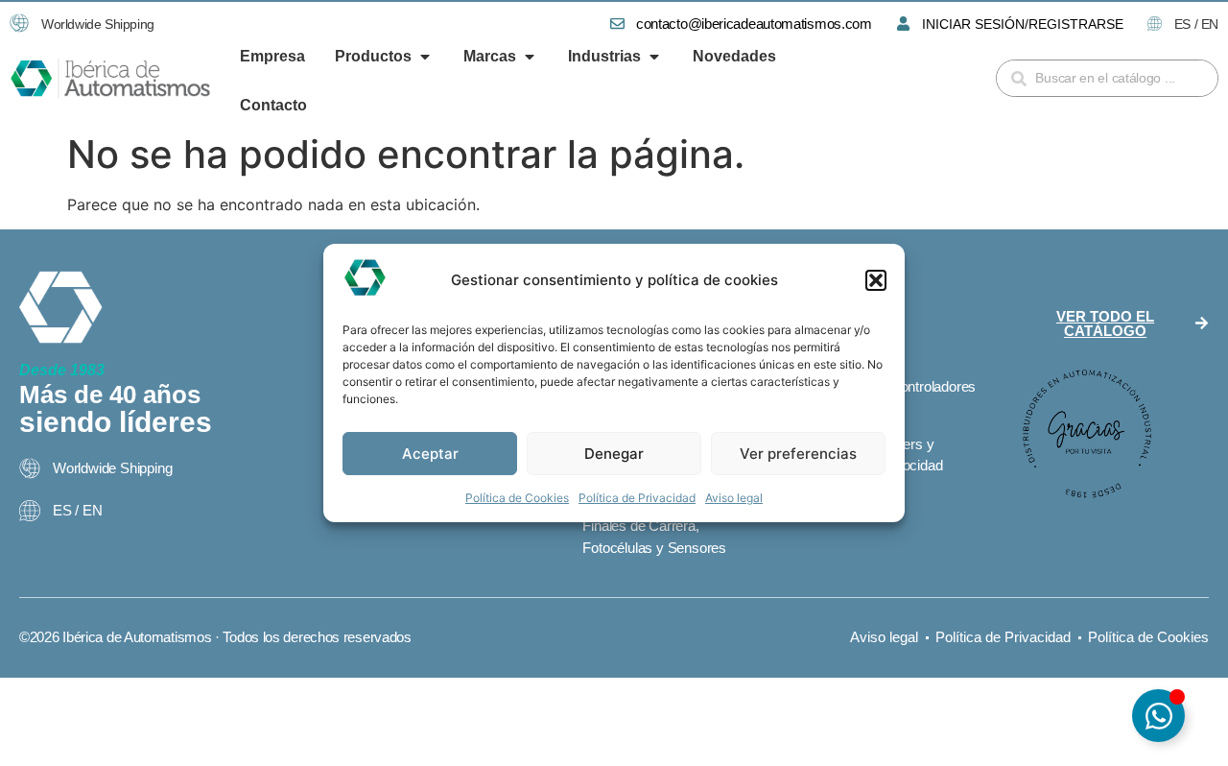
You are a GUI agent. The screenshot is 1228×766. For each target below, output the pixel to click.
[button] (876, 280)
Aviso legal (734, 498)
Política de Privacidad (637, 498)
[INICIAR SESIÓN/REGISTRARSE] (903, 23)
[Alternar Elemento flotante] (1158, 715)
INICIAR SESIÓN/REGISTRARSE (1022, 24)
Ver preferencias (798, 453)
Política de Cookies (517, 498)
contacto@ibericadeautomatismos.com (754, 23)
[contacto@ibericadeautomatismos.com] (617, 23)
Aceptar (430, 453)
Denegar (614, 453)
